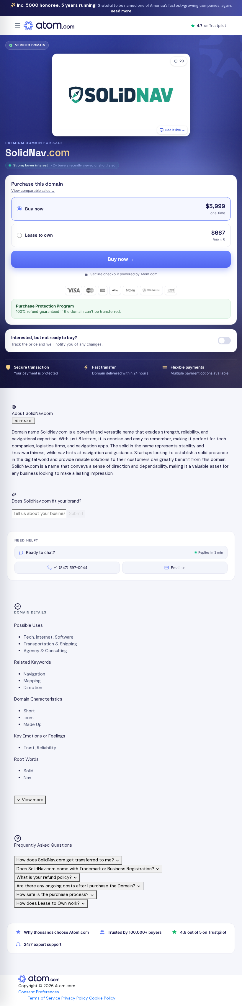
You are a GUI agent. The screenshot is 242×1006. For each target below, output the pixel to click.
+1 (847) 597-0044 (70, 567)
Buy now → (121, 259)
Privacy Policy (74, 998)
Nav (27, 778)
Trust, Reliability (40, 748)
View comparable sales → (33, 190)
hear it (25, 421)
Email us (178, 567)
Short (29, 711)
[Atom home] (49, 25)
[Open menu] (17, 25)
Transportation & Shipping (50, 644)
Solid (28, 771)
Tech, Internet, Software (48, 637)
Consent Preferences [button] (38, 991)
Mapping (32, 681)
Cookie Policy (102, 998)
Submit (76, 513)
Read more (121, 11)
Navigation (34, 674)
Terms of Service (44, 998)
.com (29, 718)
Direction (33, 688)
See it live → (175, 130)
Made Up (33, 724)
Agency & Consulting (45, 651)
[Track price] (224, 340)
